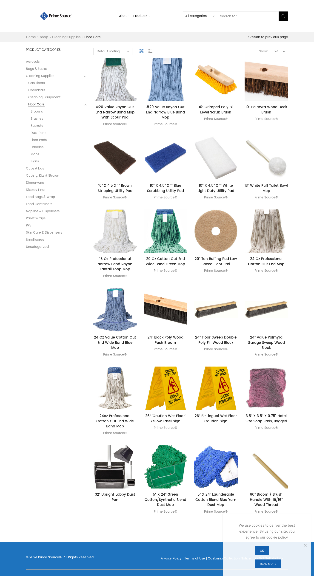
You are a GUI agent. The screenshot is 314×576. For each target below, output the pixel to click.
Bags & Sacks (36, 68)
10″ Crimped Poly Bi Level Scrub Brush (216, 110)
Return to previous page (269, 37)
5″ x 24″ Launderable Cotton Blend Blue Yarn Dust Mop (215, 500)
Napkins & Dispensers (43, 211)
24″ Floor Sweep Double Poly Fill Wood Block (216, 340)
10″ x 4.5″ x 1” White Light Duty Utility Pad (215, 188)
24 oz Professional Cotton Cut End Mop (266, 262)
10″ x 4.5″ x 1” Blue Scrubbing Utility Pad (165, 188)
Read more (268, 563)
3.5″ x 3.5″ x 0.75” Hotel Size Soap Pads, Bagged (266, 419)
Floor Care (36, 104)
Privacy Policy (171, 558)
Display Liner (36, 189)
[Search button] (283, 16)
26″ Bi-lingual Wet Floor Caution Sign (216, 419)
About (124, 16)
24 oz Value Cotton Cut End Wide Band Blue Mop (115, 343)
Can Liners (36, 83)
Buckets (37, 125)
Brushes (37, 118)
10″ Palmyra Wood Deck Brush (266, 110)
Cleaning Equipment (44, 97)
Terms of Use (194, 558)
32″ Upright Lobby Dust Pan (115, 497)
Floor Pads (39, 140)
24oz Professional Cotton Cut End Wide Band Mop (115, 421)
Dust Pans (38, 133)
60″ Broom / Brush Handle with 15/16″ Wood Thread (266, 500)
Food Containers (39, 204)
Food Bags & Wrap (40, 197)
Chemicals (36, 90)
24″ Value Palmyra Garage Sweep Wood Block (266, 343)
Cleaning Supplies (66, 37)
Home (31, 37)
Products (140, 16)
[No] (305, 545)
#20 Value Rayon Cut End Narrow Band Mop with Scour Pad (114, 112)
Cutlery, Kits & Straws (42, 175)
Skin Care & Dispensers (44, 232)
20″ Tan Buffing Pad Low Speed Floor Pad (216, 262)
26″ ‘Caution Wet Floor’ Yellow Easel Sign (165, 419)
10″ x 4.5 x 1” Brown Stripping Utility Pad (115, 188)
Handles (37, 147)
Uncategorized (37, 246)
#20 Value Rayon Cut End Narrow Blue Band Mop (165, 112)
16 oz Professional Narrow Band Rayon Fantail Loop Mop (114, 264)
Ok (262, 550)
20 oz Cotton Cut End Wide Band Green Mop (165, 262)
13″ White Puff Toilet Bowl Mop (266, 188)
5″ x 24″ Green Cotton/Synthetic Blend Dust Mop (165, 500)
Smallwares (35, 239)
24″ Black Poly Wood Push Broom (165, 340)
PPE (28, 225)
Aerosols (33, 61)
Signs (35, 161)
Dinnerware (35, 182)
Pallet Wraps (36, 218)
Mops (35, 154)
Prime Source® (115, 124)
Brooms (37, 111)
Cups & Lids (35, 168)
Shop (44, 37)
